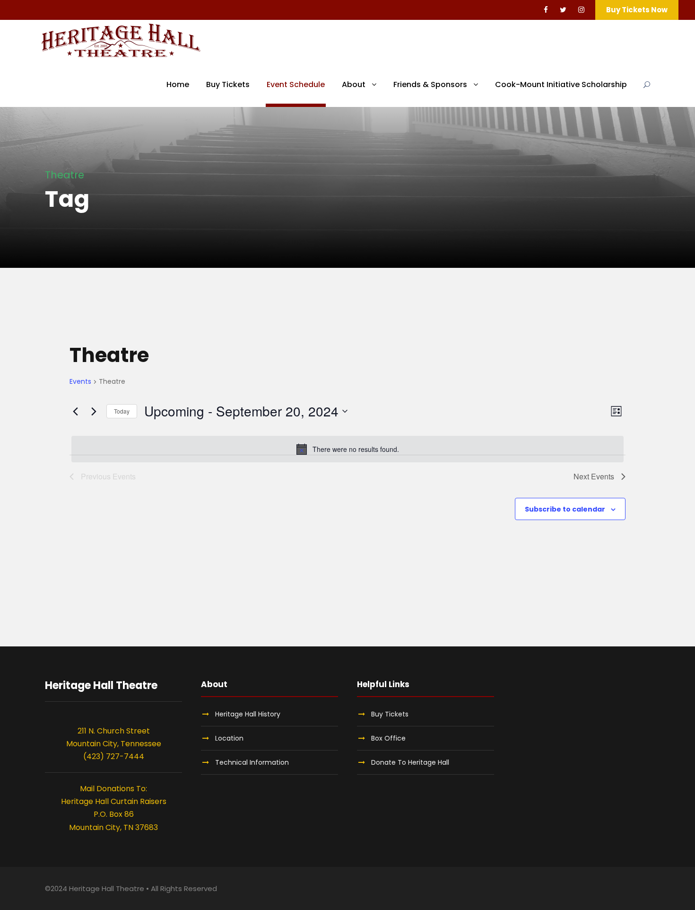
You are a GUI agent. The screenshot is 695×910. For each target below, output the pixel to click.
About (353, 84)
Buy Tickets (228, 84)
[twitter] (563, 10)
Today (122, 411)
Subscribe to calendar (565, 509)
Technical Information (252, 762)
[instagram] (581, 10)
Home (177, 84)
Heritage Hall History (247, 714)
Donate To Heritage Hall (410, 762)
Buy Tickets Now (637, 10)
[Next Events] (93, 411)
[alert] (347, 449)
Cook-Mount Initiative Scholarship (561, 84)
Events (80, 381)
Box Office (388, 738)
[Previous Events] (75, 411)
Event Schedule (296, 84)
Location (229, 738)
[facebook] (546, 10)
